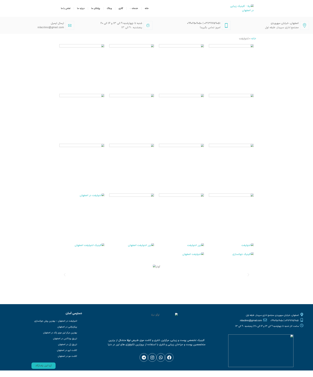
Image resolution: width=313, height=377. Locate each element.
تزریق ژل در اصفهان (67, 344)
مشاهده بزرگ (211, 46)
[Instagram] (152, 357)
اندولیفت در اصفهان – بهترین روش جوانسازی (55, 321)
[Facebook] (169, 357)
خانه (253, 39)
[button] (43, 365)
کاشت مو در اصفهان (67, 356)
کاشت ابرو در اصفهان (67, 350)
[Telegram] (144, 357)
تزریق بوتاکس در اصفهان (65, 338)
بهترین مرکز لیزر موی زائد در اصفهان (60, 332)
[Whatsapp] (160, 357)
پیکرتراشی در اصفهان (67, 327)
